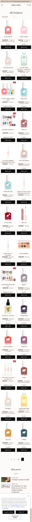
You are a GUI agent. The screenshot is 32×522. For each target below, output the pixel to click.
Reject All (21, 512)
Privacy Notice (14, 505)
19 (18, 459)
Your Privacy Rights (15, 516)
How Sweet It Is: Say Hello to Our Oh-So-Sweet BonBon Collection (19, 489)
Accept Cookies (8, 512)
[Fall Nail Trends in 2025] (5, 479)
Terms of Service (20, 507)
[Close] (28, 496)
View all (16, 473)
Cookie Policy (5, 508)
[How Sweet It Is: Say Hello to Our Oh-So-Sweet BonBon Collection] (5, 485)
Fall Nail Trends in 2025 (20, 480)
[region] (16, 1)
